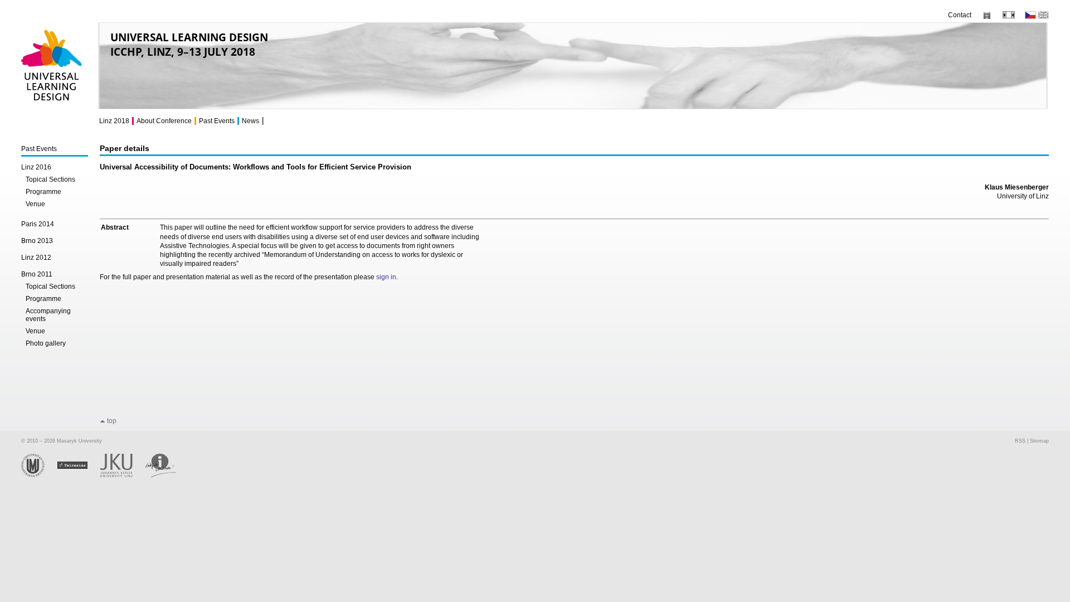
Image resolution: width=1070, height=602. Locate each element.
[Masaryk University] (39, 475)
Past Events (39, 149)
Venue (35, 204)
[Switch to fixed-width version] (1009, 16)
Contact (959, 15)
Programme (43, 192)
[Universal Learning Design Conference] (52, 106)
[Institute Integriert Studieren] (166, 475)
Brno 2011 (36, 274)
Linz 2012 (36, 257)
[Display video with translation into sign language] (987, 17)
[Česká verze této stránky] (1030, 17)
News (250, 121)
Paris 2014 (37, 224)
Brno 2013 (37, 241)
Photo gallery (46, 343)
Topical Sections (50, 179)
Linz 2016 (36, 167)
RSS (1020, 441)
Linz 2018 (114, 121)
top (111, 421)
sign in (386, 277)
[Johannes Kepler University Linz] (122, 475)
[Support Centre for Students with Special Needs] (78, 475)
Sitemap (1039, 441)
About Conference (164, 121)
